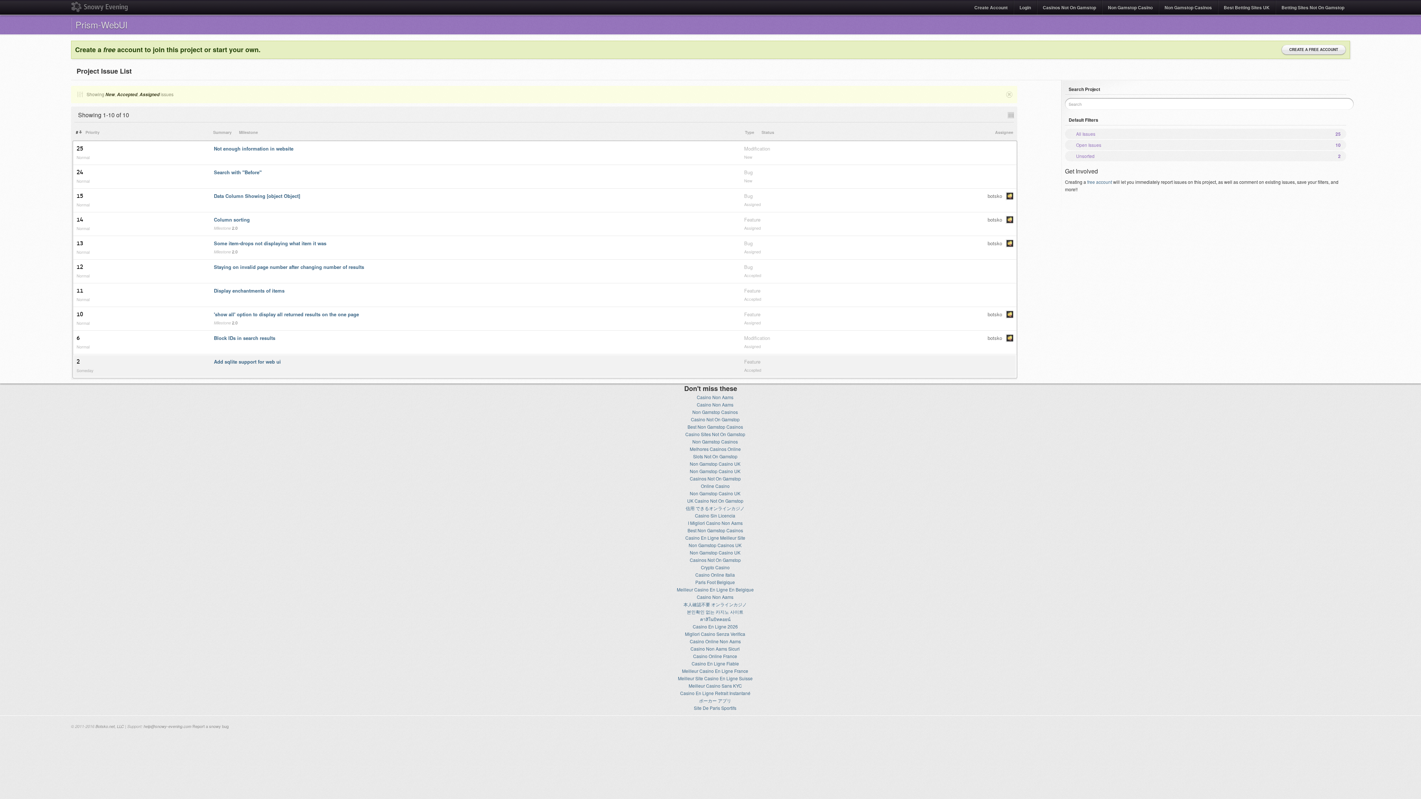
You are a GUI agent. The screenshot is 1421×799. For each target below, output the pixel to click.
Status (768, 132)
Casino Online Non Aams (715, 641)
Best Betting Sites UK (1247, 7)
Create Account (991, 7)
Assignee (1004, 132)
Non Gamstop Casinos (1188, 7)
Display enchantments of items (249, 290)
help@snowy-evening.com (167, 726)
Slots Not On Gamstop (715, 456)
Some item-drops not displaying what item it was (270, 243)
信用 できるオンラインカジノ (715, 508)
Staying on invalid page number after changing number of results (289, 266)
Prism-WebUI (101, 24)
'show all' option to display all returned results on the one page (286, 314)
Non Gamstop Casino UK (715, 464)
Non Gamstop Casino (1130, 7)
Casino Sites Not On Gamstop (715, 434)
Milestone (248, 132)
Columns (1010, 115)
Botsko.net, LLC (109, 726)
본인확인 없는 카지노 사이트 (715, 611)
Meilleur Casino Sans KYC (715, 685)
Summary (222, 132)
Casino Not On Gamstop (715, 419)
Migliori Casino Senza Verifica (715, 634)
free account (1099, 182)
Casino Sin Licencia (715, 515)
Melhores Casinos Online (715, 449)
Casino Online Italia (715, 575)
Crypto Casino (715, 567)
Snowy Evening (99, 7)
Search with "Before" (238, 172)
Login (1025, 7)
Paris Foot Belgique (715, 582)
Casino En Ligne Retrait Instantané (715, 693)
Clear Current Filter (1009, 94)
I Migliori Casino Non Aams (715, 523)
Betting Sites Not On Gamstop (1312, 7)
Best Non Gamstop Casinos (715, 427)
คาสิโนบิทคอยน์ (715, 619)
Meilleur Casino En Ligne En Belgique (715, 589)
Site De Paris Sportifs (715, 708)
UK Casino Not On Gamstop (715, 501)
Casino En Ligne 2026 (715, 626)
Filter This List (80, 94)
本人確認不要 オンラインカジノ (715, 604)
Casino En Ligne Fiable (715, 663)
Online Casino (715, 486)
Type (749, 132)
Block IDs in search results (244, 337)
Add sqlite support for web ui (247, 361)
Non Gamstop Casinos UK (715, 545)
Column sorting (232, 219)
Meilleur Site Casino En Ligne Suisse (715, 678)
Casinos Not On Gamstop (1069, 7)
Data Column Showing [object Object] (257, 195)
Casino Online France (715, 656)
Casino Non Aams (715, 397)
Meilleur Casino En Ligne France (715, 671)
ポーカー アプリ (715, 700)
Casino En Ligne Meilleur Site (715, 538)
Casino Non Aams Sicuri (715, 648)
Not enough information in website (253, 148)
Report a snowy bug (210, 726)
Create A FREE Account (1313, 49)
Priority (92, 132)
